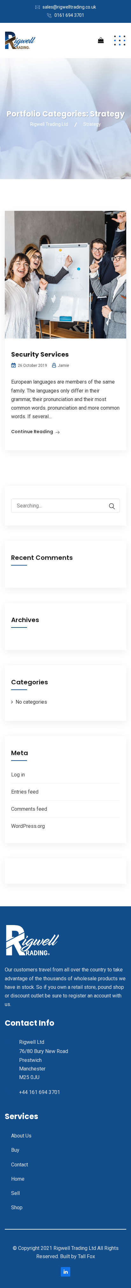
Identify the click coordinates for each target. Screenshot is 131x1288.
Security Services (40, 354)
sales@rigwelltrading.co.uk (69, 7)
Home (17, 1179)
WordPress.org (28, 826)
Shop (17, 1207)
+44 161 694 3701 (39, 1092)
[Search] (109, 506)
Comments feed (29, 809)
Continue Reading (32, 431)
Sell (15, 1193)
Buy (15, 1150)
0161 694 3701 (69, 15)
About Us (21, 1136)
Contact (19, 1165)
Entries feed (24, 792)
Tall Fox (86, 1256)
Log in (18, 775)
